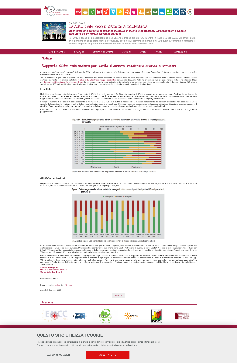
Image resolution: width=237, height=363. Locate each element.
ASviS (74, 23)
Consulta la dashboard (51, 272)
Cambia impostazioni (58, 355)
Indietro (118, 295)
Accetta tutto (107, 355)
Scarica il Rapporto (49, 267)
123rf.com (68, 285)
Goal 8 (82, 23)
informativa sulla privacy (126, 345)
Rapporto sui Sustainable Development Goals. (63, 82)
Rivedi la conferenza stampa (53, 270)
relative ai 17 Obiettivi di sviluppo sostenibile (97, 80)
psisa (57, 285)
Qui (38, 345)
